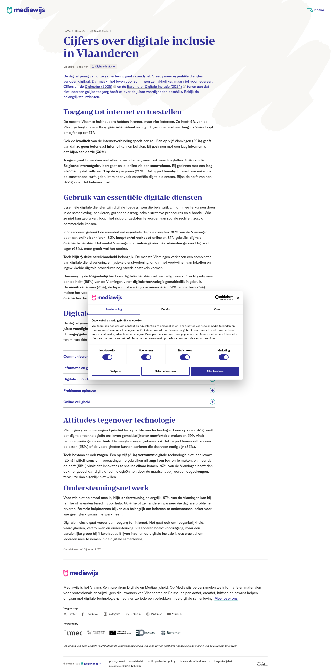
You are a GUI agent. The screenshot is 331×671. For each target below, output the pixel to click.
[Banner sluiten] (238, 298)
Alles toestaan (215, 371)
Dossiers (80, 31)
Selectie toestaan (165, 371)
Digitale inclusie (98, 31)
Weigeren (116, 371)
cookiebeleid (136, 661)
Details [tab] (165, 309)
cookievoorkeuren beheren (125, 666)
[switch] (146, 357)
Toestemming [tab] (114, 309)
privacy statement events (194, 661)
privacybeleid (117, 661)
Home (67, 31)
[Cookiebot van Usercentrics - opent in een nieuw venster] (218, 297)
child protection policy (161, 661)
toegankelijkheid (223, 661)
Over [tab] (217, 309)
